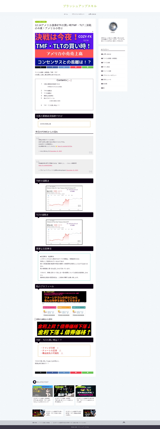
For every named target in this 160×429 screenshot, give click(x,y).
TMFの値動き (48, 90)
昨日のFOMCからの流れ (55, 86)
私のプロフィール (49, 98)
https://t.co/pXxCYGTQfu (65, 146)
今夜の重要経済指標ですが (52, 84)
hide (69, 80)
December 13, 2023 (56, 151)
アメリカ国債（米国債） (41, 21)
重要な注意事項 (48, 96)
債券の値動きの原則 (55, 100)
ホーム (66, 14)
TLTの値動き (48, 93)
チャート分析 (107, 71)
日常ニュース (107, 79)
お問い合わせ (92, 14)
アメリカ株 (106, 62)
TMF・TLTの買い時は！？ (52, 105)
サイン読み (106, 67)
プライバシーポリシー (78, 14)
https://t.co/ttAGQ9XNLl (45, 165)
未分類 (105, 83)
